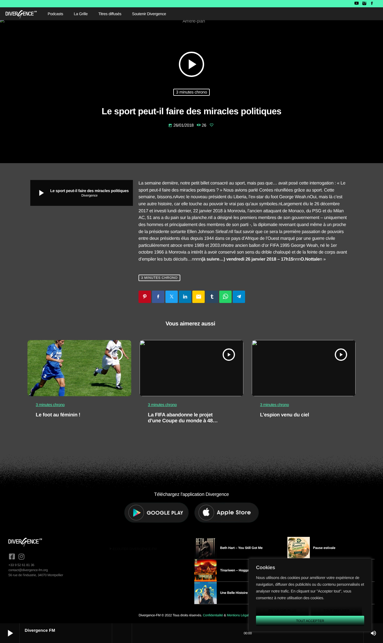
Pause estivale (324, 548)
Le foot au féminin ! (58, 415)
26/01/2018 (181, 125)
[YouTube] (356, 4)
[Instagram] (364, 4)
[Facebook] (372, 4)
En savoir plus (282, 611)
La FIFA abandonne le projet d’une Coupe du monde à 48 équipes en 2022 (180, 421)
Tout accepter (310, 621)
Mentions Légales (239, 615)
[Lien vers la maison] (21, 14)
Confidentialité (213, 615)
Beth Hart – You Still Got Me (241, 548)
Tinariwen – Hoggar (235, 570)
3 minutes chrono (191, 92)
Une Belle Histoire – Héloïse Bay (244, 593)
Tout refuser (337, 611)
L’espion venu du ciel (284, 415)
